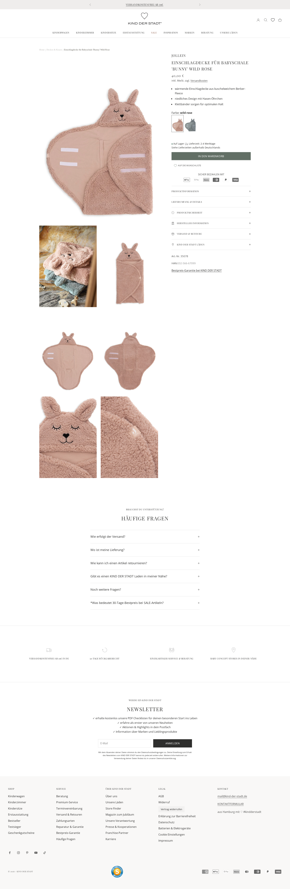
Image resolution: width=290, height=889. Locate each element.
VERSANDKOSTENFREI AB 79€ (144, 4)
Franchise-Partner (117, 833)
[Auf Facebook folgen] (9, 852)
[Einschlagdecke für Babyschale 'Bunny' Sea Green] (190, 123)
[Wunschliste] (273, 20)
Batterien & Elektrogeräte (174, 828)
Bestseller (14, 821)
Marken (190, 32)
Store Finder (113, 808)
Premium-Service (67, 802)
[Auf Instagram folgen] (18, 852)
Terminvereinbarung (69, 808)
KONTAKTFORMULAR (231, 804)
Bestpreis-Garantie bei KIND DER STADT (197, 270)
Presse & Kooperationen (121, 827)
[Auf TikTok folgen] (44, 852)
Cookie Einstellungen (171, 834)
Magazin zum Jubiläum (120, 814)
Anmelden (172, 743)
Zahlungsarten (65, 821)
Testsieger (14, 827)
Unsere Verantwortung (120, 821)
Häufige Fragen (65, 839)
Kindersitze (108, 32)
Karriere (111, 839)
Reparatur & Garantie (70, 827)
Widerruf (164, 802)
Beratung (207, 32)
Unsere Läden (228, 32)
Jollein (179, 55)
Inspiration (171, 32)
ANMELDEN (253, 874)
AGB (161, 796)
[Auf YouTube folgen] (36, 852)
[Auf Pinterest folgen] (27, 852)
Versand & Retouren (69, 814)
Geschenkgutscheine (21, 833)
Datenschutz (166, 822)
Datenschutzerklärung (166, 758)
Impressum (165, 840)
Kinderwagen (61, 32)
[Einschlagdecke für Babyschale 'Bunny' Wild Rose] (178, 123)
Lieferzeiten (185, 147)
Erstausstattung (133, 32)
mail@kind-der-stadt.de (232, 796)
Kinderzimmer (85, 32)
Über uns (111, 796)
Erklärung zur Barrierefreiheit (177, 816)
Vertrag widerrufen (171, 809)
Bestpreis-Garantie (68, 833)
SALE (154, 32)
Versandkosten (199, 80)
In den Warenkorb (211, 156)
